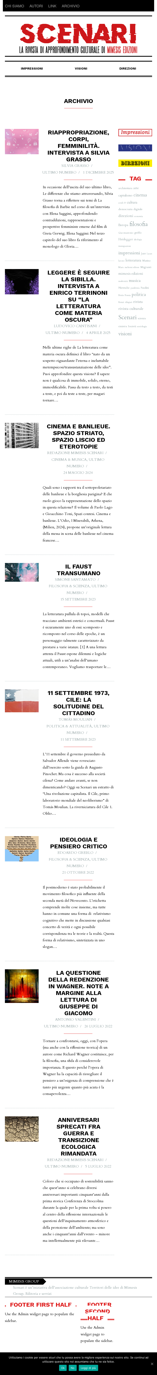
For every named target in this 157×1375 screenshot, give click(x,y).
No (73, 1367)
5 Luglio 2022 (98, 1166)
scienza (142, 318)
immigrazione (124, 246)
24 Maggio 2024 (78, 472)
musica (135, 280)
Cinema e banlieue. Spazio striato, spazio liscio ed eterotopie (78, 436)
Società (132, 326)
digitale (137, 209)
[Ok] (152, 1364)
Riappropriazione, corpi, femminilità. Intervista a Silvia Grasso (78, 146)
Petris (121, 295)
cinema (140, 195)
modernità (123, 281)
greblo (137, 233)
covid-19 (122, 202)
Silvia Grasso (75, 165)
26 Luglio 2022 (98, 1026)
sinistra (122, 326)
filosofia (138, 224)
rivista (138, 301)
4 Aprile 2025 (98, 332)
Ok (63, 1367)
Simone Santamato (75, 579)
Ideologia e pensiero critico (78, 843)
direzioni (125, 215)
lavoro (121, 260)
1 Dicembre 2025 (98, 172)
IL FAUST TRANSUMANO (78, 570)
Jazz (143, 253)
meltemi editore (132, 267)
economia (138, 216)
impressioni (129, 253)
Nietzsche (124, 288)
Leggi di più (88, 1367)
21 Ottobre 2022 (78, 872)
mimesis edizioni (130, 273)
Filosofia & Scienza (69, 586)
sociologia (142, 326)
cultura (132, 202)
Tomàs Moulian (75, 719)
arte (136, 188)
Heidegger (125, 239)
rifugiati (128, 302)
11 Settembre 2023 (78, 739)
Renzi (121, 302)
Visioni (81, 68)
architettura (125, 188)
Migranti (145, 267)
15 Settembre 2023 (78, 599)
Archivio (71, 5)
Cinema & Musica (69, 459)
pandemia (135, 287)
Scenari (127, 317)
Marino (146, 261)
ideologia (138, 239)
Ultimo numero (59, 172)
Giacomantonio (125, 232)
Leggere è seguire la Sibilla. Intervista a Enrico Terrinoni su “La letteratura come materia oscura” (78, 296)
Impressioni (32, 68)
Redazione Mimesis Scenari (75, 452)
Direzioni (127, 68)
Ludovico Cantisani (75, 326)
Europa (123, 225)
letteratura (133, 260)
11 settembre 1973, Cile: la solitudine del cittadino (78, 703)
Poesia (128, 295)
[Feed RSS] (149, 5)
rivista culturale (131, 308)
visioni (125, 333)
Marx (121, 267)
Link (52, 5)
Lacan (149, 253)
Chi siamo (14, 5)
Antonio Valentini (75, 1019)
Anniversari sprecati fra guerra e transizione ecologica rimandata (78, 1136)
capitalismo (125, 195)
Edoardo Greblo (75, 852)
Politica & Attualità (69, 726)
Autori (36, 5)
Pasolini (145, 288)
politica (139, 295)
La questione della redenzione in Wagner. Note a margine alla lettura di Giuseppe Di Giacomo (78, 993)
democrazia (125, 209)
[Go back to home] (78, 34)
